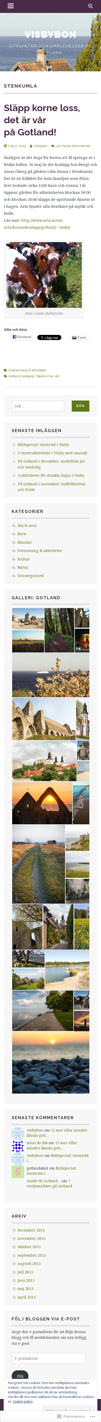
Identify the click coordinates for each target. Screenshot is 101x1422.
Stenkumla (44, 376)
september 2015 (32, 1255)
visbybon (51, 34)
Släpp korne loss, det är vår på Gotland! (42, 119)
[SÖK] (90, 6)
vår (57, 376)
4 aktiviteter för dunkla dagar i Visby (51, 475)
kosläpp (28, 376)
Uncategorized (31, 575)
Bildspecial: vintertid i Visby (43, 444)
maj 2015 (25, 1288)
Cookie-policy (23, 1401)
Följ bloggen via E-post (46, 1319)
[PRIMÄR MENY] (11, 6)
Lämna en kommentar (73, 146)
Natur (23, 567)
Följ (20, 1376)
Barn (22, 533)
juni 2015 (26, 1280)
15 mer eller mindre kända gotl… (52, 1145)
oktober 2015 (29, 1246)
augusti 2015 (29, 1263)
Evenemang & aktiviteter (27, 370)
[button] (28, 619)
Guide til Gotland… (44, 1180)
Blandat (25, 542)
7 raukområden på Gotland (49, 1183)
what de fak (37, 1142)
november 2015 (31, 1238)
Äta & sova (27, 525)
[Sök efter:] (38, 406)
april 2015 (27, 1297)
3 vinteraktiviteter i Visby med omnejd (52, 452)
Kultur (24, 559)
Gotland (15, 376)
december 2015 (31, 1230)
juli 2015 (25, 1272)
